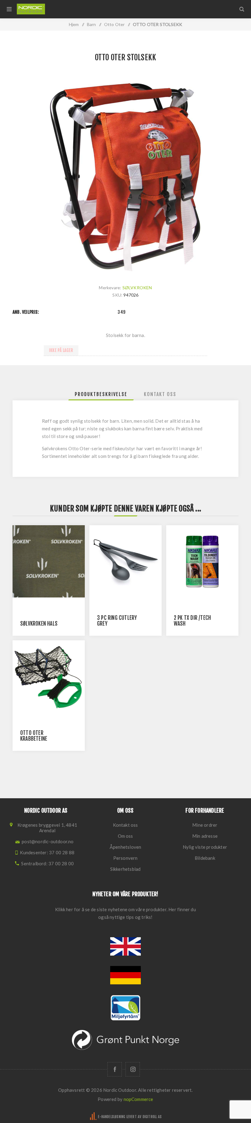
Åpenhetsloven (125, 847)
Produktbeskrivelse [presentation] (101, 394)
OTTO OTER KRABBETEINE (33, 736)
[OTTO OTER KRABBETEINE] (49, 676)
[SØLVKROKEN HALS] (49, 561)
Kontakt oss (125, 825)
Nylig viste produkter (205, 847)
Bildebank (205, 858)
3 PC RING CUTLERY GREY (117, 621)
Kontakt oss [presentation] (160, 394)
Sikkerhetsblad (125, 869)
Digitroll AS (152, 1116)
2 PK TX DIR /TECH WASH (192, 621)
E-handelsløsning (111, 1116)
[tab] (101, 394)
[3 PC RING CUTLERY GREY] (125, 561)
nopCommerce (138, 1099)
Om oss (125, 836)
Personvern (125, 858)
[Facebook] (114, 1069)
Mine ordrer (204, 825)
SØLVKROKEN (137, 287)
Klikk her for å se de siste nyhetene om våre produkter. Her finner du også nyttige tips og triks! (125, 913)
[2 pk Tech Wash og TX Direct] (202, 561)
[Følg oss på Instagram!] (133, 1069)
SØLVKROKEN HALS (39, 623)
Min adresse (205, 836)
